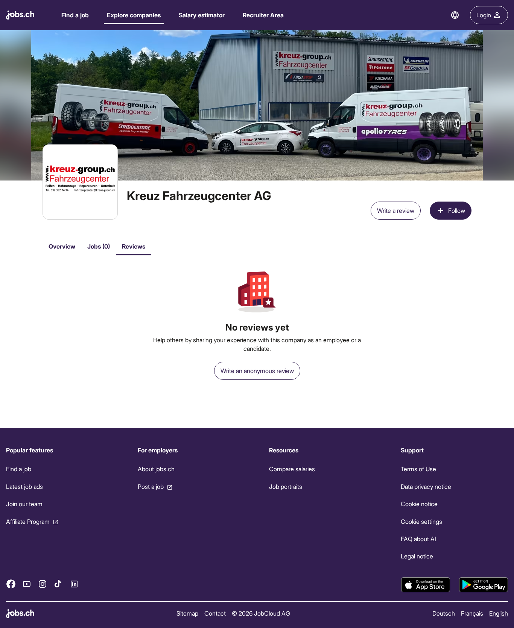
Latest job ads (24, 486)
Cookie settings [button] (421, 521)
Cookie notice (419, 503)
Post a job (151, 486)
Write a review (395, 210)
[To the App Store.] (425, 584)
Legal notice (417, 556)
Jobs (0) (98, 246)
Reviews (133, 246)
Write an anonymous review (257, 370)
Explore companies (134, 14)
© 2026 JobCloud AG (261, 613)
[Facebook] (11, 584)
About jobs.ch (156, 468)
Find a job (75, 14)
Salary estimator (202, 14)
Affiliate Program (28, 521)
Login (483, 14)
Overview (62, 246)
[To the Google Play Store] (483, 584)
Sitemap (187, 613)
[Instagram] (42, 584)
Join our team (24, 503)
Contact (215, 613)
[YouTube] (27, 584)
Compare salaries (292, 468)
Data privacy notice (426, 486)
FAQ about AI (418, 538)
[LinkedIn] (74, 584)
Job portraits (285, 486)
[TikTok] (58, 584)
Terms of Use (418, 468)
